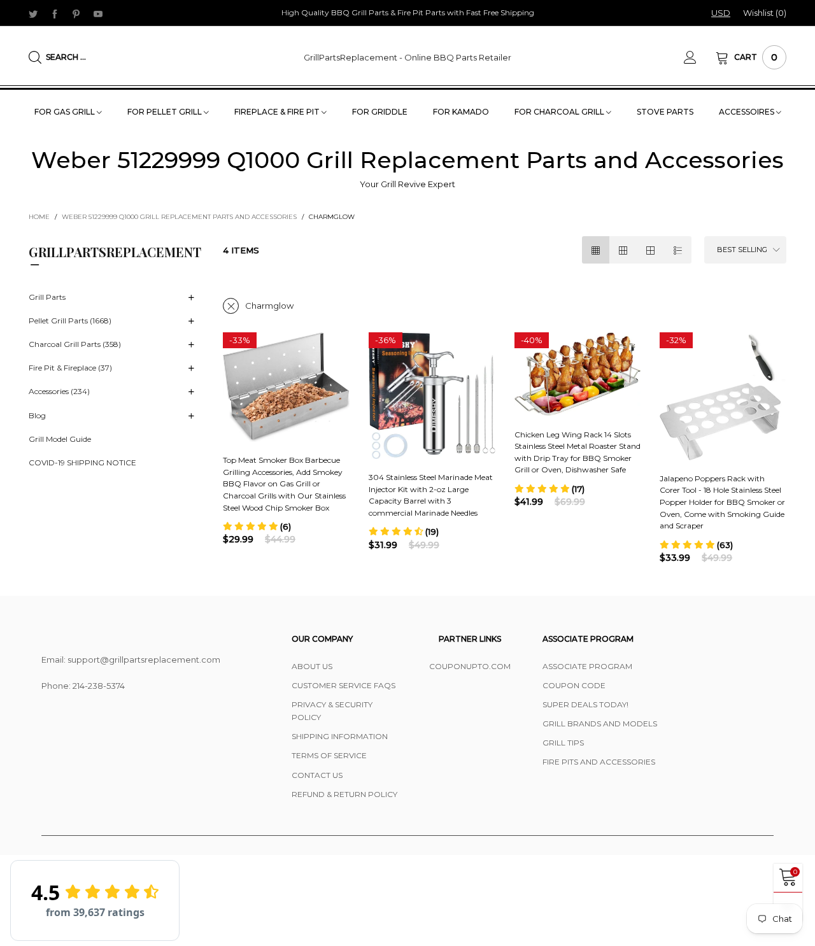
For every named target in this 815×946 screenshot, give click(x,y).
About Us (312, 666)
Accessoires (747, 111)
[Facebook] (55, 13)
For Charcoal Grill (560, 111)
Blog (37, 415)
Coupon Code (574, 685)
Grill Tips (563, 742)
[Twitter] (33, 13)
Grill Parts (47, 297)
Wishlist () (764, 13)
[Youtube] (98, 13)
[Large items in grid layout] (623, 250)
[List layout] (677, 250)
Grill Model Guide (60, 439)
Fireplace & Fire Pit (278, 111)
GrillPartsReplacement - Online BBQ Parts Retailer (407, 57)
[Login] (700, 57)
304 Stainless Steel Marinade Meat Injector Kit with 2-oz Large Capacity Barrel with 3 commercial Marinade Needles (431, 495)
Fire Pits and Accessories (598, 761)
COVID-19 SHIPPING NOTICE (82, 463)
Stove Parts (665, 111)
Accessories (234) (59, 392)
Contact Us (317, 775)
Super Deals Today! (585, 704)
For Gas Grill (65, 111)
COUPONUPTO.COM (470, 666)
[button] (257, 526)
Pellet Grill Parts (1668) (70, 321)
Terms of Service (329, 755)
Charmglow (269, 305)
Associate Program (587, 666)
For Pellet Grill (165, 111)
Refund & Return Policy (344, 794)
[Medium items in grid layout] (595, 250)
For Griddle (380, 111)
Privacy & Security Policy (332, 711)
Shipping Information (340, 736)
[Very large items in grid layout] (650, 250)
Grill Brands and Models (599, 723)
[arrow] (191, 298)
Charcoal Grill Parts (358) (75, 344)
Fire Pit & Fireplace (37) (70, 368)
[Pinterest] (76, 13)
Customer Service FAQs (343, 685)
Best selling (742, 249)
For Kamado (461, 111)
